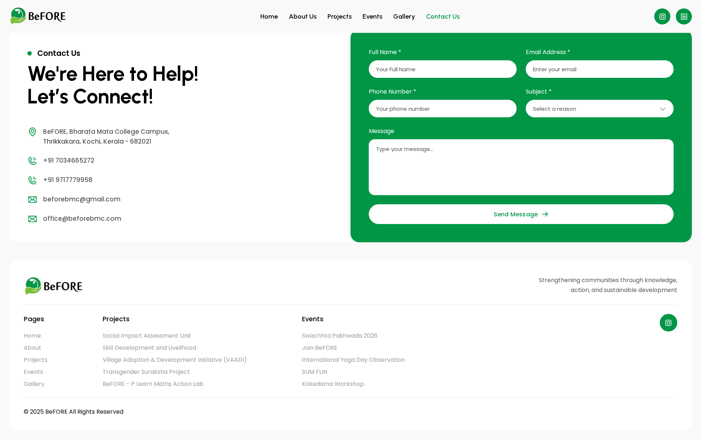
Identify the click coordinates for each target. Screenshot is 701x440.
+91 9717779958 (67, 179)
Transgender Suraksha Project (146, 372)
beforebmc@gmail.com (81, 199)
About (32, 348)
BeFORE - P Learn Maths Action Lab (153, 384)
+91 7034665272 (68, 160)
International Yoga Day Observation (353, 360)
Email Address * (548, 52)
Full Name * (385, 52)
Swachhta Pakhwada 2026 (340, 335)
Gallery (404, 16)
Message (381, 131)
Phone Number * (392, 91)
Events (372, 16)
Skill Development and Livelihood (149, 348)
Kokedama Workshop (333, 384)
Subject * (539, 91)
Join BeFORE (319, 348)
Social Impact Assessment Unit (147, 335)
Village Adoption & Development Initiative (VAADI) (175, 360)
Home (269, 16)
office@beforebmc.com (82, 218)
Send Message (516, 214)
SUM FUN (314, 372)
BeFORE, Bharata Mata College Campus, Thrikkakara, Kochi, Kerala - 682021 (106, 136)
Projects (339, 16)
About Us (303, 16)
